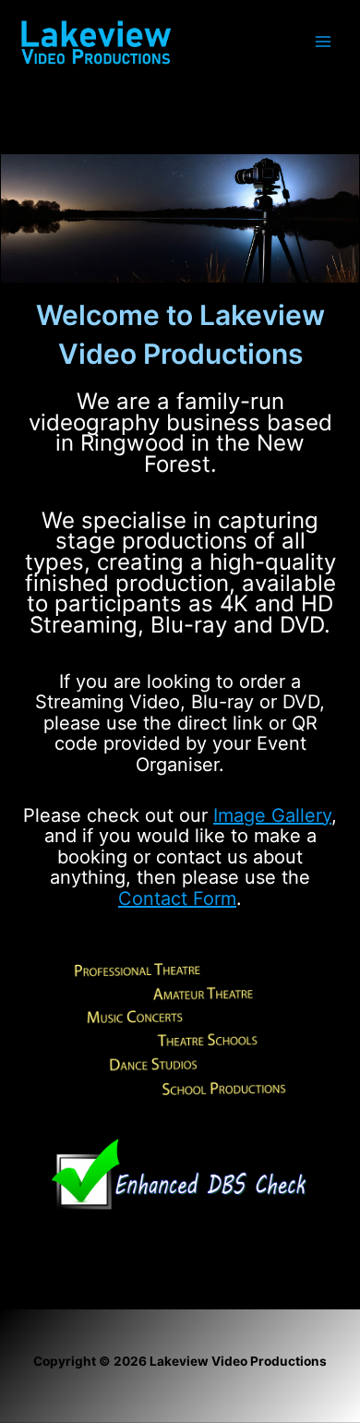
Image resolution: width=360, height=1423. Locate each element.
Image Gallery (272, 815)
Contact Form (177, 898)
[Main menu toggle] (324, 42)
